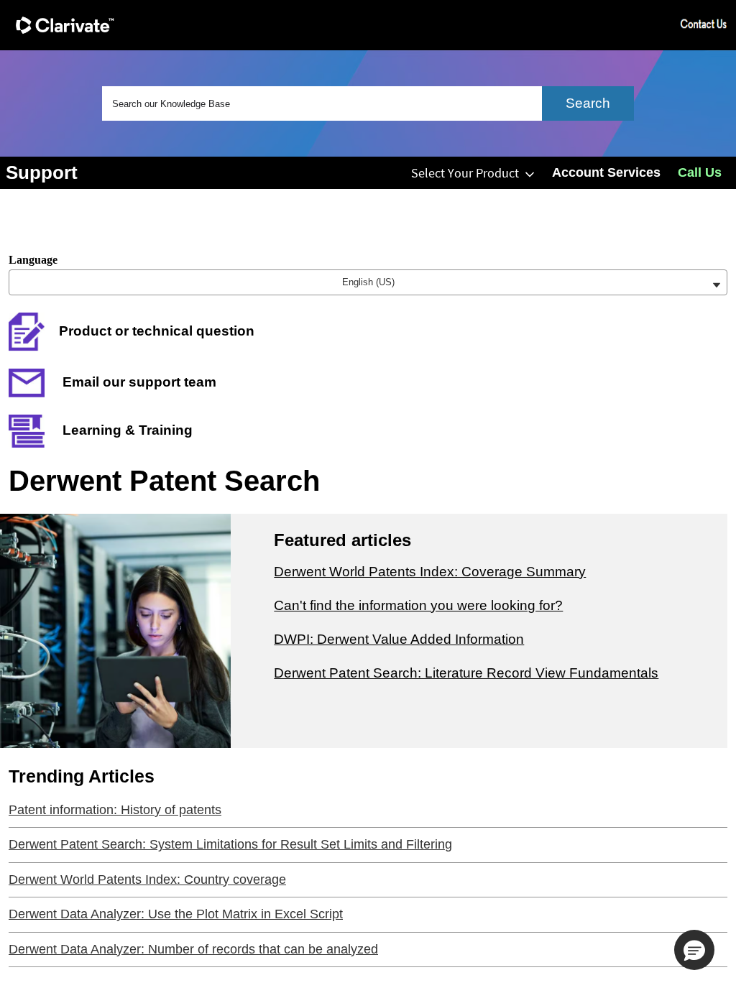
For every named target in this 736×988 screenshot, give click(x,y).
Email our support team (137, 381)
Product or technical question (156, 330)
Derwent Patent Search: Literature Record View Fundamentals (466, 672)
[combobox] (367, 103)
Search (588, 103)
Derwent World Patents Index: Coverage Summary (430, 571)
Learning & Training (126, 430)
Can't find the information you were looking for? (418, 605)
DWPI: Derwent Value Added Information (399, 639)
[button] (694, 950)
